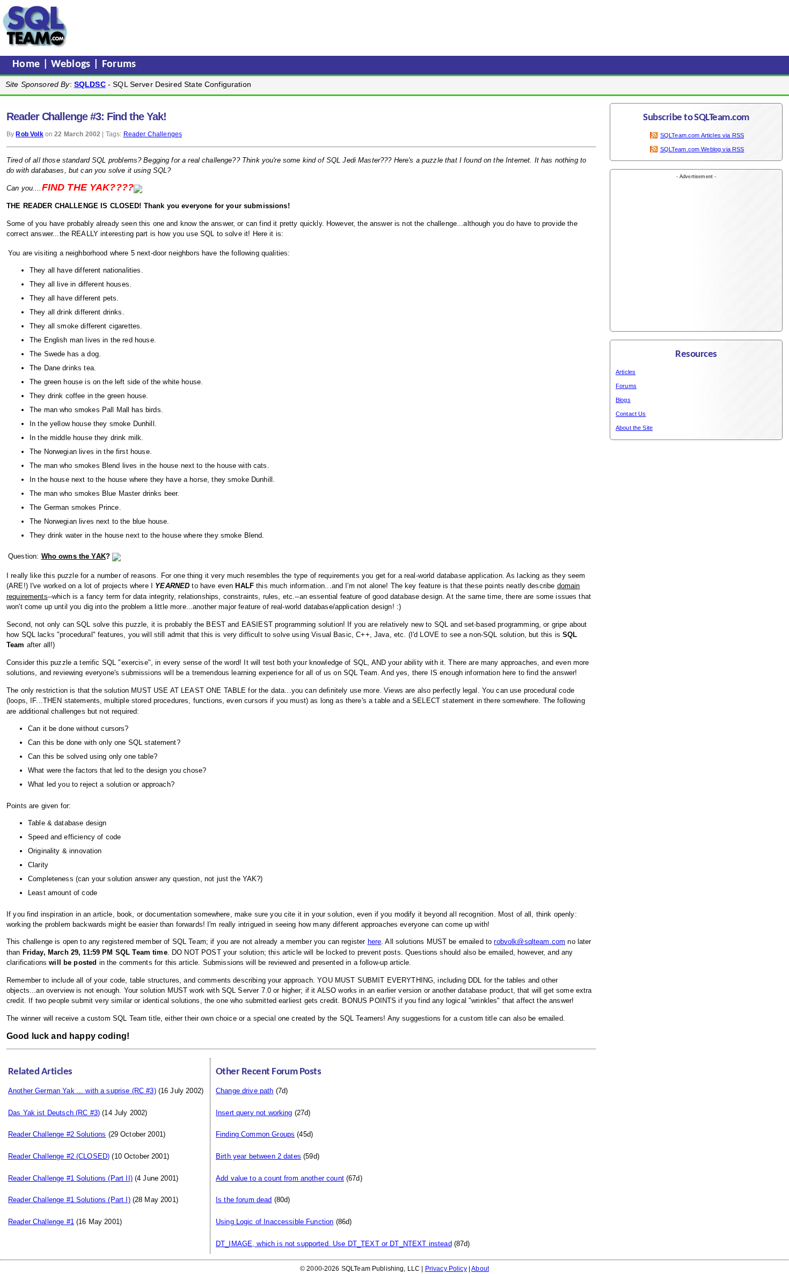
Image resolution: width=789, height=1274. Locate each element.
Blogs (623, 400)
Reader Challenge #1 (41, 1222)
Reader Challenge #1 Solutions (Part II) (70, 1178)
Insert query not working (254, 1113)
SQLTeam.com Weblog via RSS (702, 149)
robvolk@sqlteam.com (529, 942)
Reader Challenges (152, 134)
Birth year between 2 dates (258, 1156)
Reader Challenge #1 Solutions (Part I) (69, 1200)
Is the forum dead (244, 1200)
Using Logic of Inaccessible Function (274, 1222)
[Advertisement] (275, 26)
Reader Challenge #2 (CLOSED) (58, 1156)
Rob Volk (29, 134)
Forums (119, 64)
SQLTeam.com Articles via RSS (702, 135)
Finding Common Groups (255, 1134)
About (480, 1268)
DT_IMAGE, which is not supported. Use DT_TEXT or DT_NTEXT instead (334, 1244)
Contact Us (631, 414)
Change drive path (245, 1091)
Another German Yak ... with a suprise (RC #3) (82, 1091)
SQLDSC (90, 84)
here (375, 942)
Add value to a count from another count (280, 1178)
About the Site (634, 427)
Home (27, 64)
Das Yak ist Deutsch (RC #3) (54, 1113)
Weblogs (72, 64)
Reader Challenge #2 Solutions (57, 1134)
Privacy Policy (446, 1268)
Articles (625, 372)
